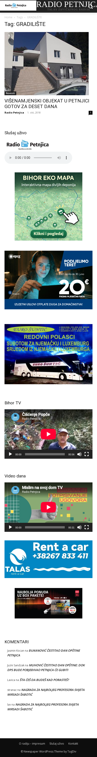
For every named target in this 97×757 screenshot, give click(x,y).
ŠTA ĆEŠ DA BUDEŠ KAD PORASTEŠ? (44, 680)
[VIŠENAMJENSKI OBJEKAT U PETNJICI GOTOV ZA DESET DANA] (48, 63)
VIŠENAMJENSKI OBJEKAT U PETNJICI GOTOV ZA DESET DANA (47, 103)
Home (8, 17)
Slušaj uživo (56, 743)
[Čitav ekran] (86, 454)
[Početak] (10, 454)
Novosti (10, 93)
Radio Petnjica (14, 112)
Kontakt (73, 743)
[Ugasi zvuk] (79, 454)
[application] (48, 434)
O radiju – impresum (32, 743)
